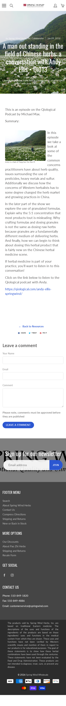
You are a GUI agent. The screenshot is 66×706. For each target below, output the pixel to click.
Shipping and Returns (14, 518)
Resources (38, 77)
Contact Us (9, 509)
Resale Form (9, 555)
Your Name (8, 353)
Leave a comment (18, 424)
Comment (8, 385)
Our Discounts (11, 541)
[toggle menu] (4, 5)
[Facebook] (4, 575)
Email (5, 369)
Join (56, 465)
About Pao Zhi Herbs (14, 546)
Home (26, 77)
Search (6, 500)
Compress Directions (14, 514)
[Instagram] (12, 575)
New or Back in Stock (15, 523)
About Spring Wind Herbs (17, 505)
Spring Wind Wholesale (37, 674)
